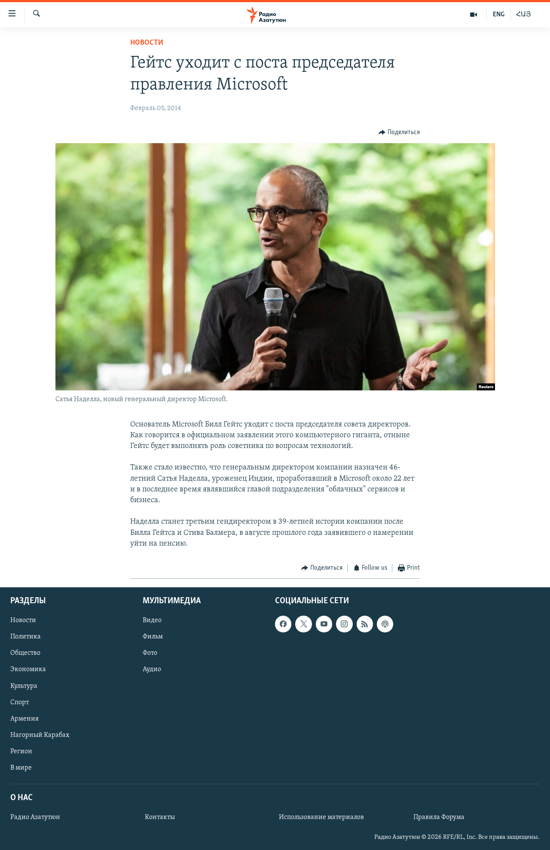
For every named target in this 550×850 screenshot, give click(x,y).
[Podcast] (385, 624)
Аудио (152, 669)
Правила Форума (438, 817)
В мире (21, 767)
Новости (146, 43)
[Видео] (474, 15)
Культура (23, 686)
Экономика (28, 669)
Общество (25, 653)
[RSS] (365, 624)
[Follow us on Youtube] (324, 624)
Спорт (19, 702)
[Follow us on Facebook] (283, 624)
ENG (498, 14)
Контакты (160, 817)
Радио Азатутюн (35, 817)
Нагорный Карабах (39, 735)
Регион (21, 751)
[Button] (399, 132)
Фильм (153, 637)
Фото (150, 653)
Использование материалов (321, 817)
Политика (25, 637)
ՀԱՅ (523, 14)
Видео (152, 620)
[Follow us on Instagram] (344, 624)
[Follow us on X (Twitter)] (303, 624)
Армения (24, 718)
